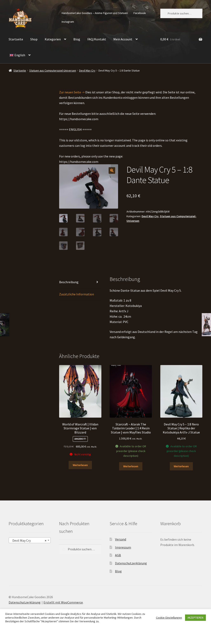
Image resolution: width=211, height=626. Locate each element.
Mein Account (122, 39)
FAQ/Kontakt (96, 39)
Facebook (140, 13)
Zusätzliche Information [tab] (76, 294)
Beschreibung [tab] (69, 282)
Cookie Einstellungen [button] (169, 617)
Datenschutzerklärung (131, 563)
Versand (120, 539)
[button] (112, 170)
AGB (118, 555)
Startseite (16, 39)
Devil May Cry (87, 70)
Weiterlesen (80, 465)
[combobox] (30, 540)
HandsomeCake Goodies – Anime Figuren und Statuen (95, 13)
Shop (34, 39)
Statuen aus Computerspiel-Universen (52, 70)
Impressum (123, 547)
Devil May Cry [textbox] (28, 540)
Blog (76, 39)
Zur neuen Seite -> (72, 92)
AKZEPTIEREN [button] (195, 617)
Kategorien (53, 39)
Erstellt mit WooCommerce (63, 602)
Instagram (68, 21)
